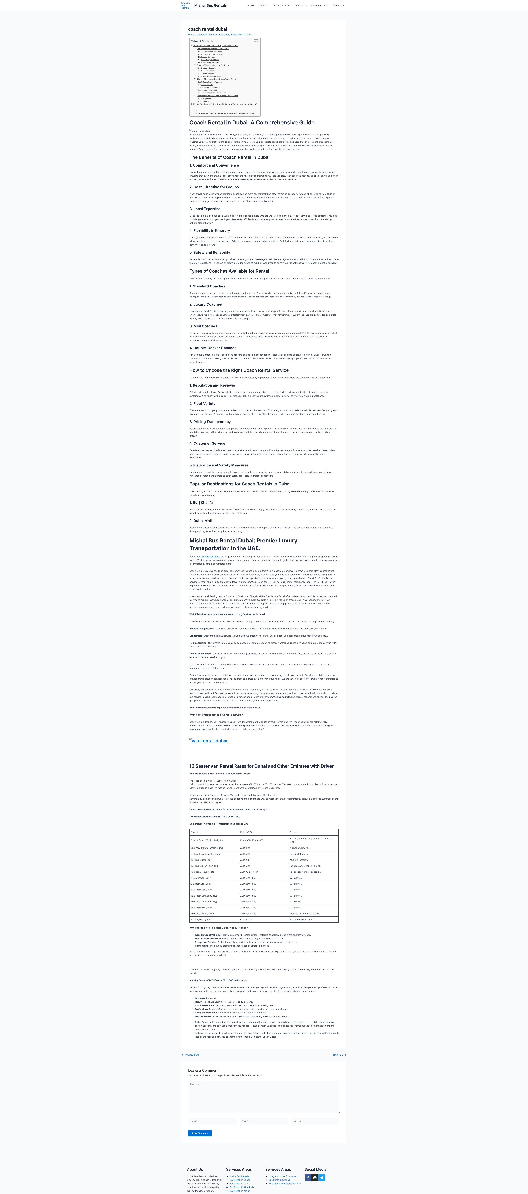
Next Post (339, 1055)
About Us (264, 5)
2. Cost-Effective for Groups (211, 54)
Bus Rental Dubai (211, 556)
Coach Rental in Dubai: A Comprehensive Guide (215, 45)
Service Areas (318, 5)
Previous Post (190, 1055)
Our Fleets (298, 5)
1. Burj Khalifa (206, 99)
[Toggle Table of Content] (254, 41)
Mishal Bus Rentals (210, 5)
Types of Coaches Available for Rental (213, 65)
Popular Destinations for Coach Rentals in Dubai (217, 96)
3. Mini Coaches (207, 74)
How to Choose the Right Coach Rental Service (217, 79)
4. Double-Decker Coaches (211, 76)
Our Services (279, 5)
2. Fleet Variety (207, 85)
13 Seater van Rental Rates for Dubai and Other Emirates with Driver (226, 113)
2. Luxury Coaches (208, 71)
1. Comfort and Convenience (211, 52)
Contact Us (338, 5)
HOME (251, 5)
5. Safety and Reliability (210, 62)
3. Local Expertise (208, 57)
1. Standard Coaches (209, 68)
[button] (287, 5)
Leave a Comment (197, 34)
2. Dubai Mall (206, 101)
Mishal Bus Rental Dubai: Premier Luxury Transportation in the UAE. (225, 104)
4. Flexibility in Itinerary (210, 60)
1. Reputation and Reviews (211, 82)
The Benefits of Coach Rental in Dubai (213, 49)
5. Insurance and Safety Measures (214, 93)
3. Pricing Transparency (211, 87)
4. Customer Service (209, 90)
